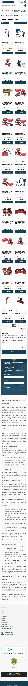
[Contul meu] (22, 2)
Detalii (22, 347)
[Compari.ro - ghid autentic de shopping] (14, 661)
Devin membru (14, 390)
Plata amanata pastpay (6, 628)
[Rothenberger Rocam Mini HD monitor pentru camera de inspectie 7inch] (7, 152)
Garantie (3, 620)
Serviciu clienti (17, 10)
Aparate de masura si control (14, 595)
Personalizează (13, 356)
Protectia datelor (4, 622)
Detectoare (5, 598)
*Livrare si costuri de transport (7, 626)
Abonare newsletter (5, 610)
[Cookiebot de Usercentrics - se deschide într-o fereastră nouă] (20, 329)
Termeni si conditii (5, 624)
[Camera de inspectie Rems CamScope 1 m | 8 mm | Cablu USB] (7, 92)
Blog (2, 612)
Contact (3, 618)
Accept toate (14, 351)
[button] (7, 53)
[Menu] (19, 2)
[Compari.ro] (14, 666)
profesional (16, 11)
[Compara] (12, 37)
